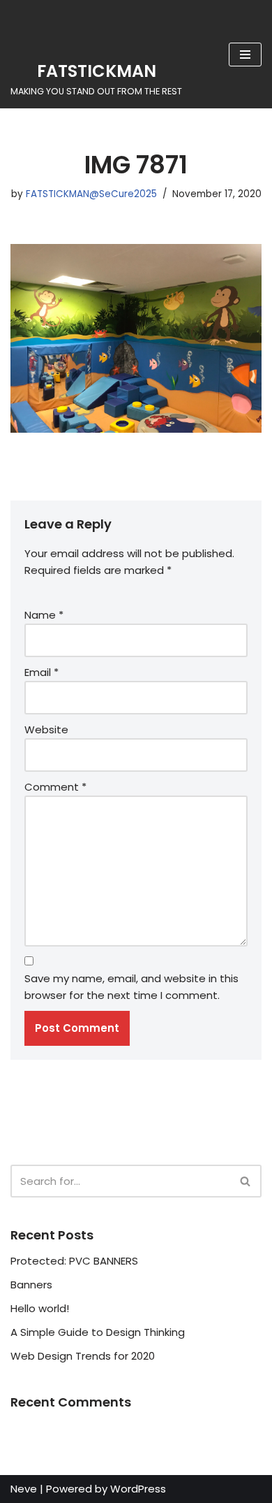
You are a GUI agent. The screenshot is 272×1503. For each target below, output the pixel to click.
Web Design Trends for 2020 (82, 1356)
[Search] (246, 1181)
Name (43, 614)
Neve (23, 1488)
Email (41, 672)
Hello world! (39, 1308)
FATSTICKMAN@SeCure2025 (91, 194)
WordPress (138, 1488)
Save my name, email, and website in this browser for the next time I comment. (131, 986)
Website (46, 729)
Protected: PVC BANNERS (74, 1260)
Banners (31, 1284)
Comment (55, 786)
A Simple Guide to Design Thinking (97, 1332)
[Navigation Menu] (245, 54)
